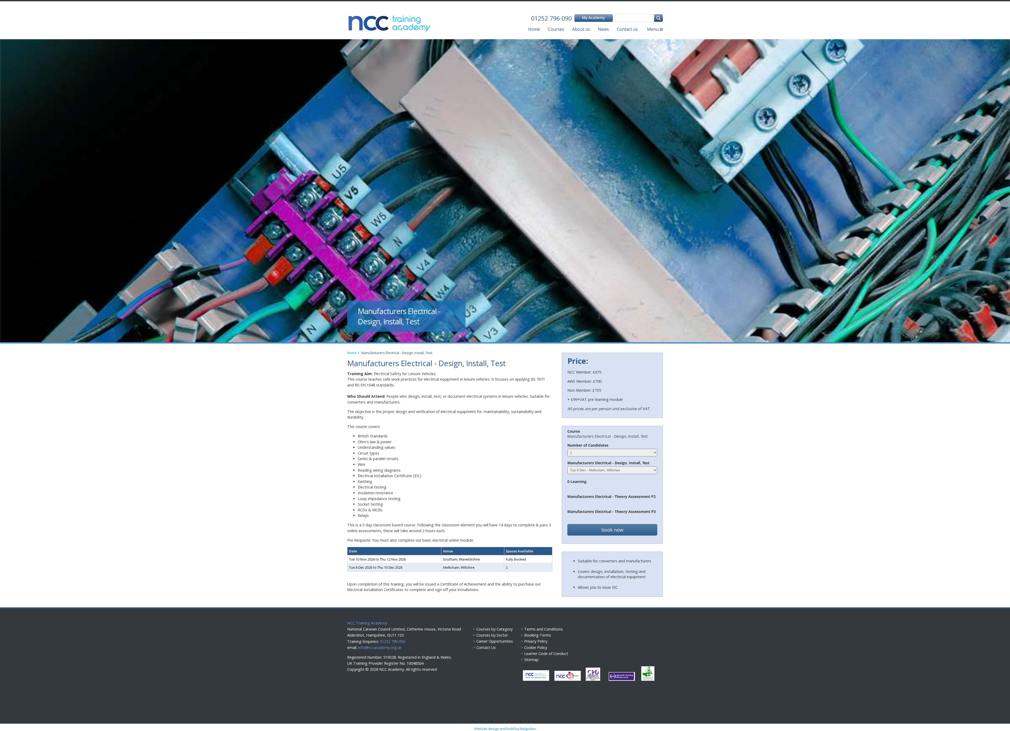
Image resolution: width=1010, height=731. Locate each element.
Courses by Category (494, 629)
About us (581, 29)
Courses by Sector (492, 635)
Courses (556, 29)
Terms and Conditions (543, 629)
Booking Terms (537, 635)
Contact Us (486, 647)
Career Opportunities (494, 641)
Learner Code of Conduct (546, 653)
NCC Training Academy (367, 623)
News (603, 29)
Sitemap (531, 659)
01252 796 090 (392, 641)
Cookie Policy (535, 647)
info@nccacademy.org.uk (379, 647)
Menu (653, 29)
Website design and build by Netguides (505, 728)
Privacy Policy (535, 641)
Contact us (627, 29)
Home (534, 29)
